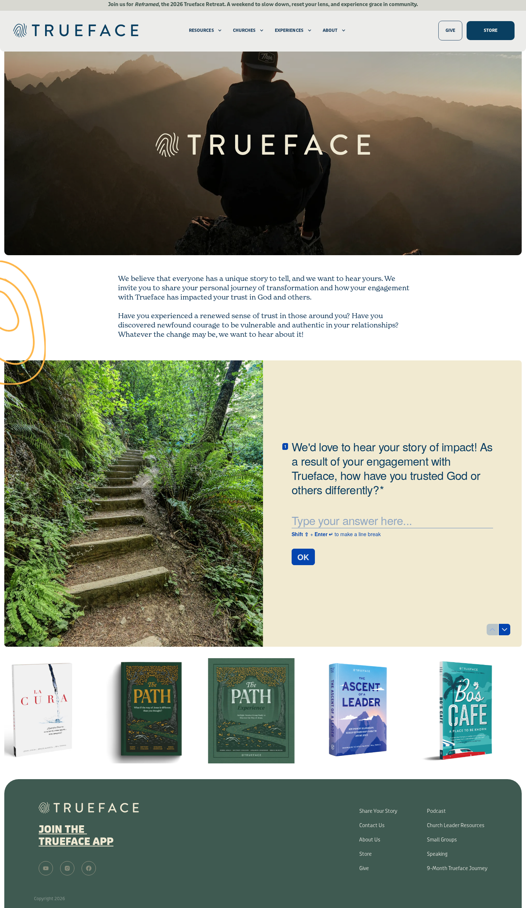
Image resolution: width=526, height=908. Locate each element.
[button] (201, 30)
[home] (94, 30)
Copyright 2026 (49, 899)
